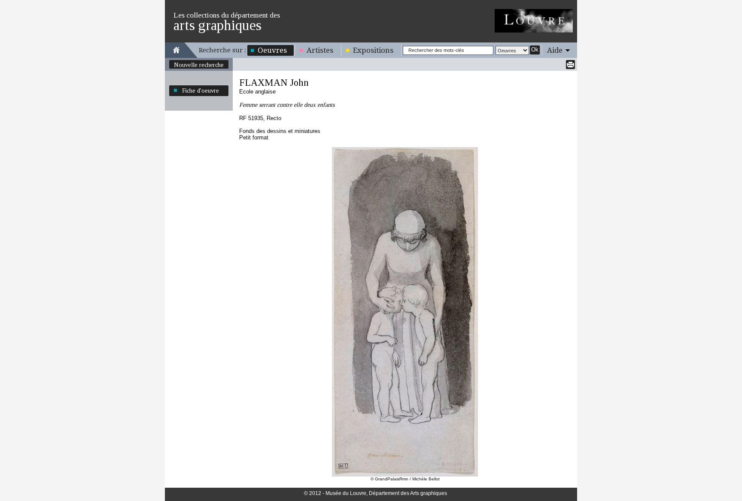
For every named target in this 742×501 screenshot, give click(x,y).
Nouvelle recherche (199, 64)
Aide (555, 50)
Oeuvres (272, 50)
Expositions (373, 50)
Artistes (320, 50)
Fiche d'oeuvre (200, 90)
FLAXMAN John (274, 82)
